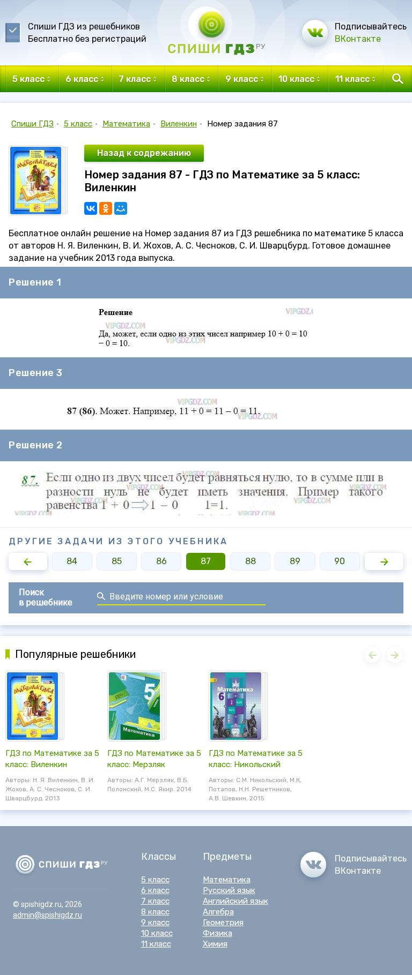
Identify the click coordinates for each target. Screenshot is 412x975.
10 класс (157, 933)
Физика (217, 933)
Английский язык (235, 901)
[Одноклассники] (105, 208)
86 (161, 561)
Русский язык (229, 890)
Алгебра (218, 912)
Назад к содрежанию (144, 153)
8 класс (155, 912)
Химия (215, 944)
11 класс (156, 944)
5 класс (78, 124)
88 (250, 561)
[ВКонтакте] (90, 208)
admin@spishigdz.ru (47, 915)
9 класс (155, 922)
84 (72, 561)
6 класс (155, 890)
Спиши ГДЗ (32, 124)
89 (295, 561)
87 (206, 561)
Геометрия (223, 922)
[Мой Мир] (120, 208)
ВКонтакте (358, 39)
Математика (126, 124)
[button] (28, 561)
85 (117, 561)
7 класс (155, 901)
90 (339, 561)
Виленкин (178, 124)
